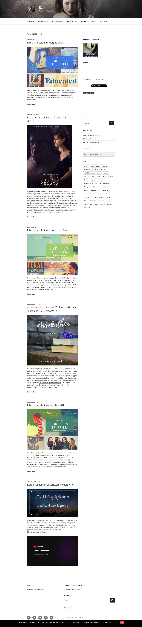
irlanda (105, 176)
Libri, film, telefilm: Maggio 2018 (45, 42)
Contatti (93, 21)
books (105, 166)
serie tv (101, 197)
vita (91, 204)
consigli (103, 169)
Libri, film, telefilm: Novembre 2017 (47, 230)
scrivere (94, 197)
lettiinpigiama (88, 183)
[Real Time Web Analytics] (68, 608)
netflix (86, 190)
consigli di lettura (89, 173)
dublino (99, 173)
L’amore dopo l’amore (90, 139)
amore (86, 166)
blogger (98, 166)
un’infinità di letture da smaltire (50, 383)
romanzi (104, 194)
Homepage (30, 21)
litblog (93, 187)
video (86, 204)
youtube (109, 204)
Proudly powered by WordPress (73, 618)
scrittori (86, 197)
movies (110, 187)
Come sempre (72, 278)
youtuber (87, 207)
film (93, 176)
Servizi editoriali (56, 21)
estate (106, 173)
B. (40, 7)
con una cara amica (52, 194)
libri (96, 183)
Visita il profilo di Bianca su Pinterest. (94, 79)
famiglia (86, 176)
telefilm (108, 197)
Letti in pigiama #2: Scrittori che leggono (50, 484)
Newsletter (103, 21)
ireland (99, 176)
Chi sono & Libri (43, 21)
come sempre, (63, 95)
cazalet (96, 169)
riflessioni (96, 194)
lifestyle (86, 187)
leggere (93, 180)
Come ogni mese (48, 453)
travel (86, 201)
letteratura (101, 180)
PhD (99, 190)
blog (92, 166)
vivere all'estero (100, 204)
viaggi (108, 201)
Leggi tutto (31, 104)
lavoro (86, 180)
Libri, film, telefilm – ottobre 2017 (46, 405)
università (101, 201)
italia (111, 176)
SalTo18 (42, 93)
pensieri (93, 190)
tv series (93, 201)
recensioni (87, 194)
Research (84, 21)
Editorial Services (71, 21)
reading (105, 190)
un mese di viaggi (37, 285)
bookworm (87, 169)
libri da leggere (104, 183)
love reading (101, 187)
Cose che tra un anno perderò (92, 135)
